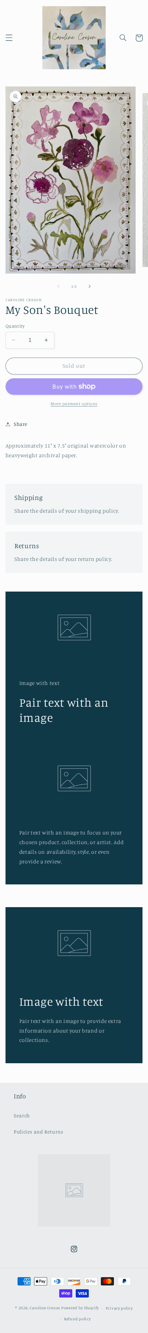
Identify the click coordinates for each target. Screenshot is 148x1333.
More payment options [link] (74, 403)
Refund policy (77, 1318)
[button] (9, 38)
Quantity (15, 326)
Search (22, 1115)
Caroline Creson (45, 1308)
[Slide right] (89, 286)
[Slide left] (58, 286)
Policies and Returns (38, 1132)
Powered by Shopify (80, 1308)
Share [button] (21, 424)
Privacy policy (119, 1308)
